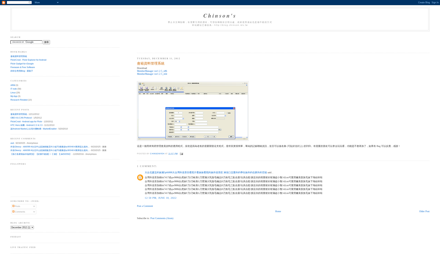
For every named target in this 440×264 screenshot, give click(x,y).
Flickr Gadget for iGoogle (22, 64)
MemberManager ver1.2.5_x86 (152, 71)
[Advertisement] (199, 41)
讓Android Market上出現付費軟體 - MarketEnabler (33, 129)
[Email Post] (181, 154)
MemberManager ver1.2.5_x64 (152, 74)
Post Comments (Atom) (161, 218)
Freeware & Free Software (22, 67)
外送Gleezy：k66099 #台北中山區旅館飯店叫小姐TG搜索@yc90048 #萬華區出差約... (49, 147)
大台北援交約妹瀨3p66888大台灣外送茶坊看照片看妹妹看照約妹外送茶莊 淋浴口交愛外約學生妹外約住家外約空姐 (206, 172)
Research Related (19, 100)
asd (12, 143)
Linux (13, 92)
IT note (13, 89)
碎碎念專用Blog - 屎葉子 (21, 71)
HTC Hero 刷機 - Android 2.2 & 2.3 (26, 125)
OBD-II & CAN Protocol (21, 118)
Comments (19, 212)
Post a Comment (145, 206)
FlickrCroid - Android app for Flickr (26, 121)
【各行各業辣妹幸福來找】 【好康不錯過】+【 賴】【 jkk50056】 (40, 154)
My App (13, 96)
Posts (17, 206)
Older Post (424, 211)
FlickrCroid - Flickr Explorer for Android (28, 60)
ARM (12, 85)
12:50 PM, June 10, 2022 (161, 197)
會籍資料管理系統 (18, 56)
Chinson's (220, 15)
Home (278, 211)
